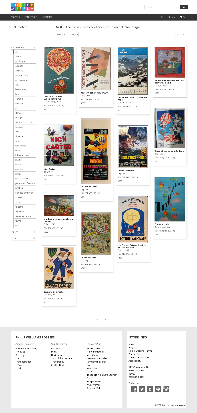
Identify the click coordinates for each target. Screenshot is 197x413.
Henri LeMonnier (95, 351)
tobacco (19, 211)
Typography (57, 361)
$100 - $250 (57, 364)
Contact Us (134, 354)
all (16, 51)
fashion (19, 126)
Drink (53, 351)
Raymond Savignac (96, 361)
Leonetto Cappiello (97, 358)
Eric (88, 378)
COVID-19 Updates (139, 357)
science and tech (24, 192)
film (17, 131)
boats (18, 94)
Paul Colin (92, 368)
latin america (22, 154)
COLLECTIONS (31, 17)
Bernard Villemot (95, 348)
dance (18, 112)
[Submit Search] (184, 7)
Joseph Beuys (94, 381)
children (19, 103)
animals (19, 70)
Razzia (90, 371)
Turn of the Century (61, 358)
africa (18, 56)
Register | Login (168, 17)
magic (18, 159)
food (17, 140)
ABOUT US (47, 17)
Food (18, 368)
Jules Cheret (93, 355)
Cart (184, 17)
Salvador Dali (93, 388)
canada (19, 98)
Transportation (23, 361)
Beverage (20, 355)
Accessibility (135, 360)
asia (17, 84)
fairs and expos (23, 122)
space (18, 197)
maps (18, 164)
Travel (18, 364)
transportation (23, 216)
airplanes (20, 61)
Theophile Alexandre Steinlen (102, 374)
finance (19, 136)
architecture (21, 75)
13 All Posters (18, 27)
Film (17, 358)
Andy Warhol (93, 384)
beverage (20, 89)
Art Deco (55, 348)
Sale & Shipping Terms (140, 350)
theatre (19, 206)
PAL (89, 364)
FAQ (131, 347)
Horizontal (56, 355)
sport (18, 202)
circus (18, 108)
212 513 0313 (136, 376)
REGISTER (15, 17)
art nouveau (21, 79)
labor (18, 150)
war (17, 225)
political (19, 187)
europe (19, 117)
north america (22, 178)
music (18, 173)
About (132, 344)
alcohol (19, 65)
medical (19, 169)
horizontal (20, 145)
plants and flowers (25, 183)
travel (18, 220)
